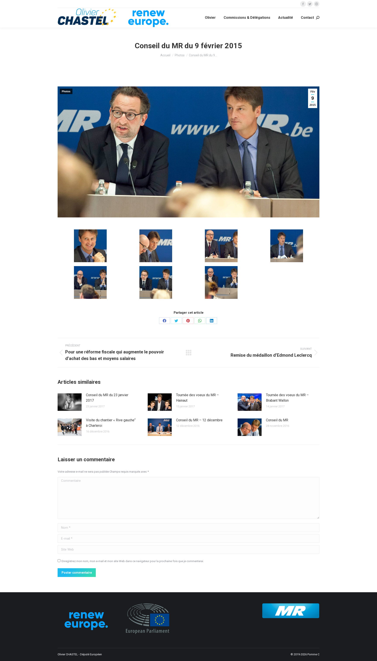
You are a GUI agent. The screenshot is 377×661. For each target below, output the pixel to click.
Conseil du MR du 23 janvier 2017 (107, 398)
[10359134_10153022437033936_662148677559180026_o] (221, 245)
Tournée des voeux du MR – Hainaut (197, 398)
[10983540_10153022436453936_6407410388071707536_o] (221, 282)
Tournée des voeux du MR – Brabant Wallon (287, 398)
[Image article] (70, 402)
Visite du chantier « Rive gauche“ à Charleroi (110, 423)
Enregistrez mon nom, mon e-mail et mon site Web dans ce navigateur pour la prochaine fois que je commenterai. (133, 561)
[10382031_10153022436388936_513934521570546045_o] (286, 245)
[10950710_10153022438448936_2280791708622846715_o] (155, 282)
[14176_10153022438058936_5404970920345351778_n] (90, 245)
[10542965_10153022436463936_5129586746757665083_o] (90, 282)
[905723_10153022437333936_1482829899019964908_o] (155, 245)
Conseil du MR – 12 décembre (199, 420)
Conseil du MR (277, 420)
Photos (66, 91)
